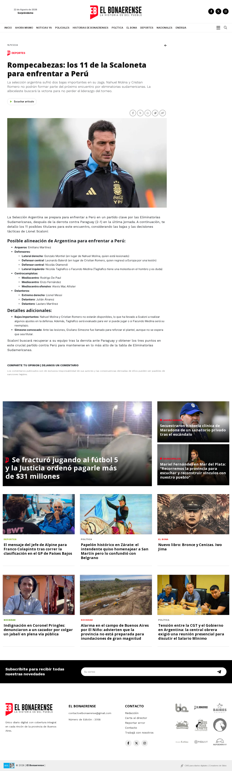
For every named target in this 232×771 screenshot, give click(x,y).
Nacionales (164, 27)
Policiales (62, 27)
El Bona (132, 27)
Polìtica (117, 27)
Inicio (8, 27)
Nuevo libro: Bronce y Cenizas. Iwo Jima (190, 546)
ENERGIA (181, 27)
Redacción (131, 713)
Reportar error (135, 723)
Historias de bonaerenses (90, 27)
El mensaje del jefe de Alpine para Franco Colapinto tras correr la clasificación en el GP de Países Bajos (38, 549)
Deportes (146, 27)
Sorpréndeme (25, 12)
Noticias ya (44, 27)
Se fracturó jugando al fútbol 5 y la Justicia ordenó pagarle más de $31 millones (61, 468)
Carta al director (136, 718)
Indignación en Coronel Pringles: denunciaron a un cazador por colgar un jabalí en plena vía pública (38, 629)
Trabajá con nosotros (139, 732)
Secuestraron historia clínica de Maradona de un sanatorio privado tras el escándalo (193, 430)
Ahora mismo (24, 27)
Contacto (131, 727)
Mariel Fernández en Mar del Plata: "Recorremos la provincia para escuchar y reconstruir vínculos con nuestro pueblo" (193, 471)
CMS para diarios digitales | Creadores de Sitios (206, 765)
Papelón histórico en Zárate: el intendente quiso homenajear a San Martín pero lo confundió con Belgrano (114, 551)
